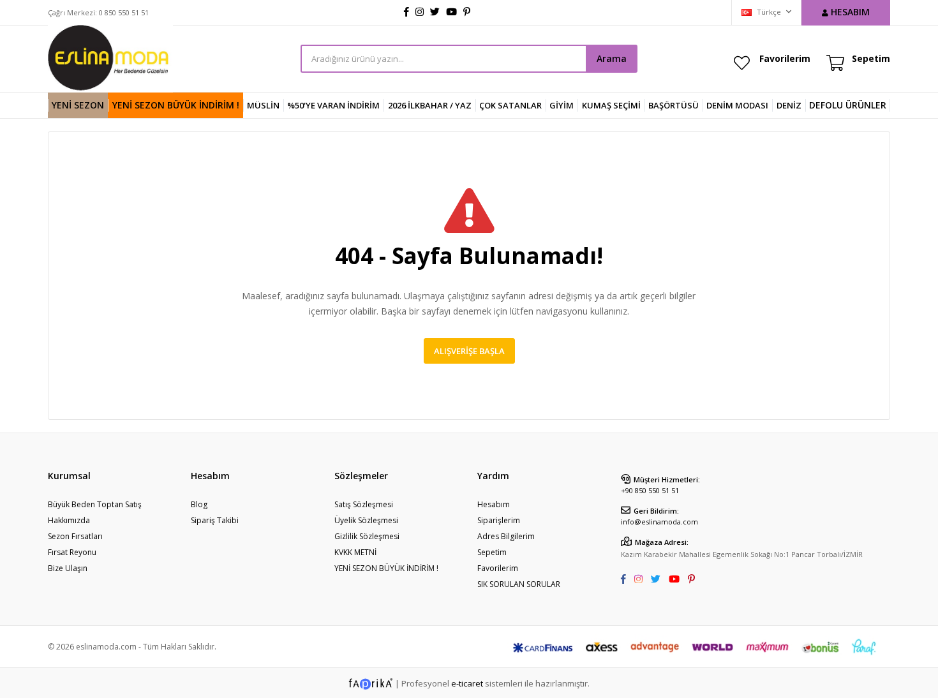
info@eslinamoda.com (659, 521)
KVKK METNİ (355, 552)
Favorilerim (784, 58)
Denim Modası (737, 105)
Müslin (263, 105)
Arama (612, 58)
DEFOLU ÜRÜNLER (847, 105)
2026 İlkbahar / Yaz (430, 105)
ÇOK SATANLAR (510, 105)
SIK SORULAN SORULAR (518, 584)
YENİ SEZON (78, 105)
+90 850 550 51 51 (650, 490)
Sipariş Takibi (215, 520)
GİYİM (561, 105)
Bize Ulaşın (67, 568)
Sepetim (492, 552)
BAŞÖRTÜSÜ (673, 105)
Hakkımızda (69, 520)
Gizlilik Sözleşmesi (366, 536)
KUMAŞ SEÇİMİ (611, 105)
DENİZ (789, 105)
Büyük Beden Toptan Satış (95, 504)
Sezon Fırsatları (75, 536)
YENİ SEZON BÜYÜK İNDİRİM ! (175, 105)
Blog (199, 504)
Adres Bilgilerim (506, 536)
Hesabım (493, 504)
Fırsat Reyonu (72, 552)
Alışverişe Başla (469, 351)
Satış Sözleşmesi (363, 504)
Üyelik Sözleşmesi (366, 520)
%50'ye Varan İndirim (333, 105)
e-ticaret (467, 683)
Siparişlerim (498, 520)
